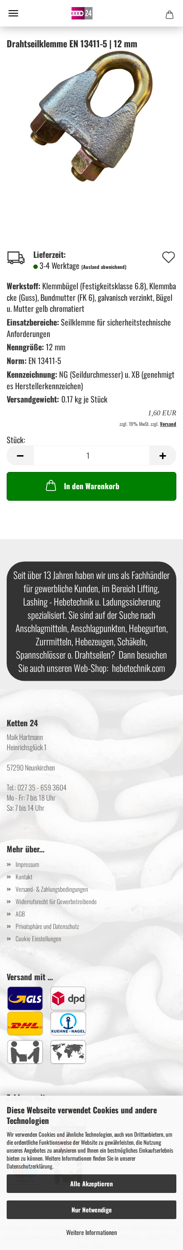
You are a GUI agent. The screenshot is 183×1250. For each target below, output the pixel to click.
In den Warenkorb (91, 485)
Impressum (27, 864)
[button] (20, 455)
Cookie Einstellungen (38, 938)
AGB (20, 913)
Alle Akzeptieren (91, 1183)
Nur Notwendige (92, 1209)
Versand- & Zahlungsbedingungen (52, 888)
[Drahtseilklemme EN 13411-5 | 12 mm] (91, 115)
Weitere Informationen (91, 1232)
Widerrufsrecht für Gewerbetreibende (56, 901)
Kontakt (24, 876)
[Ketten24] (91, 13)
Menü (13, 13)
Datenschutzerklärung (29, 1166)
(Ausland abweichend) (104, 266)
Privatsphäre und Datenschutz (47, 926)
